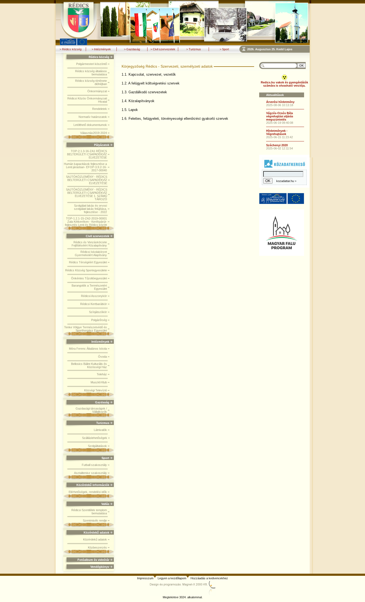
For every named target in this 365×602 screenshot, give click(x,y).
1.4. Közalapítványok (138, 101)
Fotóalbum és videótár (93, 559)
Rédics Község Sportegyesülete (86, 270)
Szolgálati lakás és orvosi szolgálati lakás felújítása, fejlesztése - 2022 (90, 209)
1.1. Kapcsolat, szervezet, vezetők (149, 74)
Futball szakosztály (94, 464)
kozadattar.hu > (286, 181)
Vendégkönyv (99, 566)
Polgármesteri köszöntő (91, 63)
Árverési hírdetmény (280, 101)
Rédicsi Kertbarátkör (93, 304)
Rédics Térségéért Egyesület (88, 262)
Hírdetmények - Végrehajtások (277, 132)
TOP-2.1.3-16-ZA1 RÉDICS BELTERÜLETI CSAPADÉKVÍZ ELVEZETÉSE (87, 154)
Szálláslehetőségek (94, 437)
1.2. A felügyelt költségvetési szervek (151, 83)
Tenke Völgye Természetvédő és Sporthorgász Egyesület (85, 329)
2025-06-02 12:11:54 (279, 148)
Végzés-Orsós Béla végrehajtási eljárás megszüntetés (279, 116)
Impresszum (145, 578)
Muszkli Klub (99, 382)
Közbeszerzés (97, 547)
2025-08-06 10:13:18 (279, 105)
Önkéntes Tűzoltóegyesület (89, 278)
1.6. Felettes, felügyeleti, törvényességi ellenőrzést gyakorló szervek (175, 119)
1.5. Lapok (130, 110)
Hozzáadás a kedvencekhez (209, 578)
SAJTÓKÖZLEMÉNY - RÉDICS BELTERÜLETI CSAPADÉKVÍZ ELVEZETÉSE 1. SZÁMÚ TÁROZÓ (86, 194)
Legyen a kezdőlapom (172, 578)
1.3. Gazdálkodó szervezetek (144, 92)
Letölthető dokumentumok (90, 124)
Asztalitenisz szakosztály (90, 472)
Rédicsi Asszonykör (94, 296)
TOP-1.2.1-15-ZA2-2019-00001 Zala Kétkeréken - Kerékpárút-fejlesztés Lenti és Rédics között (86, 221)
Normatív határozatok (93, 116)
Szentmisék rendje (95, 520)
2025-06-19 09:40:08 (279, 122)
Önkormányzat (97, 91)
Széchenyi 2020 (277, 145)
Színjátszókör (98, 312)
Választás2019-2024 (93, 132)
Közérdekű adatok (95, 539)
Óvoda (102, 356)
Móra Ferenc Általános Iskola (88, 348)
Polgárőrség (99, 320)
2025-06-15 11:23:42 (279, 137)
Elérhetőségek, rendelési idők (88, 491)
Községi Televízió (95, 390)
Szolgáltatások (97, 445)
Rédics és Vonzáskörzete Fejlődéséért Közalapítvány (89, 244)
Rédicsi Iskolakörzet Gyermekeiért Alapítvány (91, 253)
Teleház (102, 374)
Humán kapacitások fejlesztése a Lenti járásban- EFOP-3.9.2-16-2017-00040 (85, 167)
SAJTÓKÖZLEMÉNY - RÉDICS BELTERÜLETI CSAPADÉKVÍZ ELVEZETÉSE (86, 180)
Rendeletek (99, 108)
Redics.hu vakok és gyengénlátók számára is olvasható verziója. (284, 84)
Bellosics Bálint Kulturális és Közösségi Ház (89, 365)
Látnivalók (100, 429)
